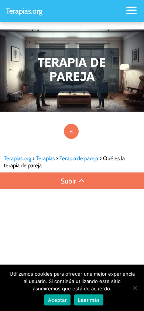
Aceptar (57, 300)
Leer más (89, 300)
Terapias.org (24, 11)
